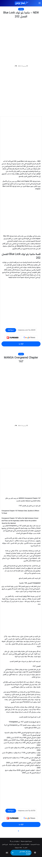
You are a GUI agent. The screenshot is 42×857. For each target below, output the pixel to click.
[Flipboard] (13, 337)
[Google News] (29, 337)
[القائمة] (40, 4)
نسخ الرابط (11, 330)
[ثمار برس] (21, 3)
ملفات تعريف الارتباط (14, 844)
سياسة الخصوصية (35, 844)
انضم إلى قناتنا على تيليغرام (24, 852)
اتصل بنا (25, 848)
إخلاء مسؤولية (18, 848)
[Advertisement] (21, 42)
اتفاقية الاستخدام (25, 844)
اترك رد (21, 344)
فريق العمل (5, 844)
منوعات (21, 9)
